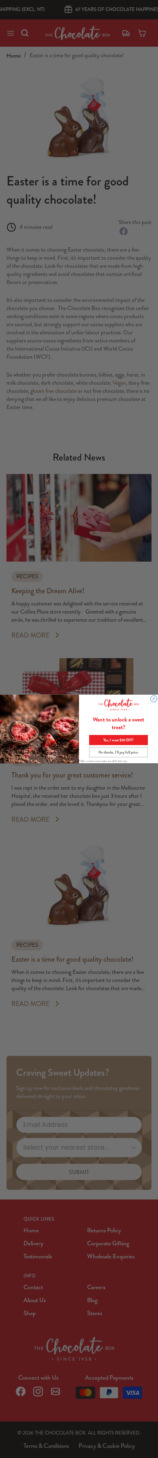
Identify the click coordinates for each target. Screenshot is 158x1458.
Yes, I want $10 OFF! (118, 740)
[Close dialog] (154, 699)
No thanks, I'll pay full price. (118, 752)
